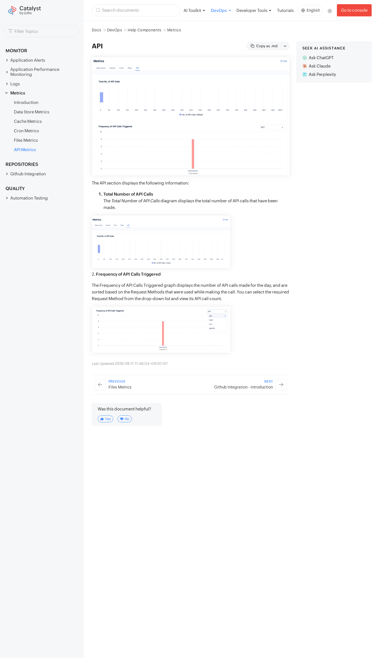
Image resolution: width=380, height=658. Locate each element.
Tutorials (285, 10)
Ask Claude (319, 66)
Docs (96, 30)
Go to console (354, 10)
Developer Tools (251, 10)
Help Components (144, 30)
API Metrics (25, 149)
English (313, 10)
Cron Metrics (26, 130)
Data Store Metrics (31, 111)
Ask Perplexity (322, 74)
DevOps (114, 30)
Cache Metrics (28, 121)
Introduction (26, 102)
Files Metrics (26, 140)
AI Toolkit (192, 10)
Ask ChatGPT (321, 57)
